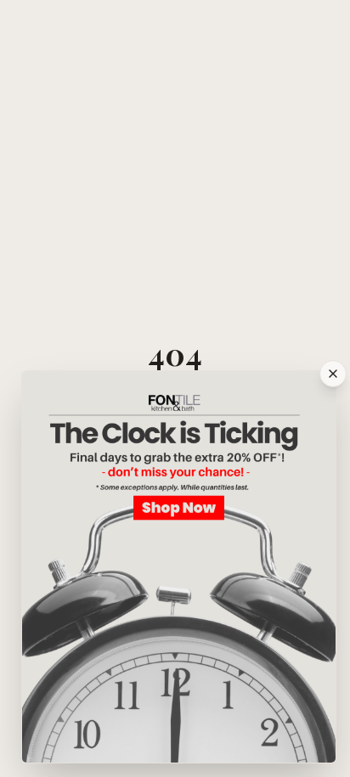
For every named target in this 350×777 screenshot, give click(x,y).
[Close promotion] (333, 373)
